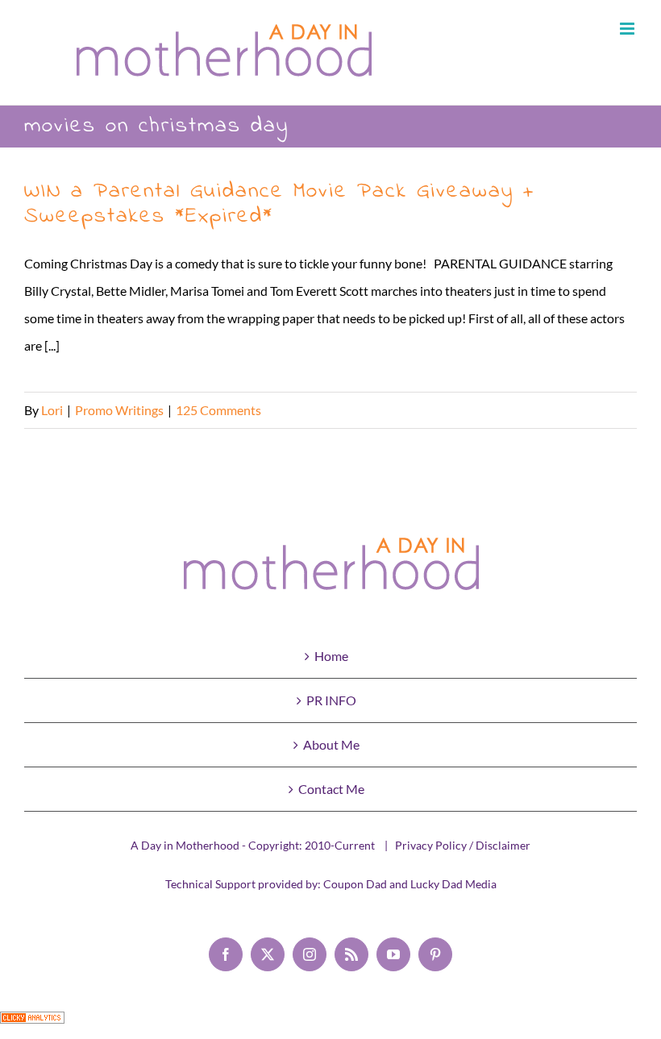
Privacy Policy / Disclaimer (462, 845)
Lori (52, 410)
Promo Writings (119, 410)
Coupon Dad (355, 884)
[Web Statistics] (32, 1025)
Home (331, 655)
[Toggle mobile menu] (628, 28)
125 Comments (218, 410)
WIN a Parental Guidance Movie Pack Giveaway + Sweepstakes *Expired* (279, 204)
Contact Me (331, 788)
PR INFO (331, 700)
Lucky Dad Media (453, 884)
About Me (331, 744)
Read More (606, 410)
